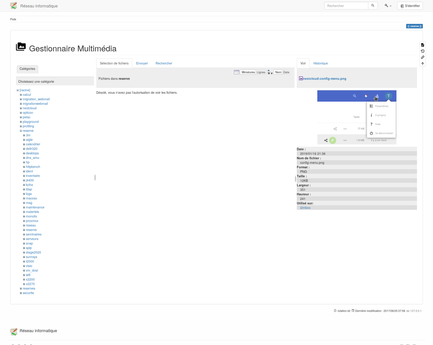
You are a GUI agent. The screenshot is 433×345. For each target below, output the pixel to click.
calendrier (33, 144)
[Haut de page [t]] (423, 63)
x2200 (30, 279)
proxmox (32, 220)
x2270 (30, 283)
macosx (31, 198)
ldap (29, 189)
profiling (28, 126)
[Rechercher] (373, 5)
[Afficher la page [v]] (423, 44)
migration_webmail (36, 99)
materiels (32, 211)
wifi (28, 274)
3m (28, 135)
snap (29, 243)
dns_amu (32, 157)
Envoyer (142, 63)
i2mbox (305, 207)
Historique (320, 63)
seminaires (33, 234)
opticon (28, 112)
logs (29, 193)
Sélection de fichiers (114, 63)
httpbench (33, 166)
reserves (29, 288)
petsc (26, 117)
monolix (31, 216)
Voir (303, 63)
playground (31, 121)
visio (29, 265)
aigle (29, 139)
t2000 (30, 261)
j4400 (30, 180)
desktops (32, 153)
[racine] (25, 90)
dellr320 (31, 148)
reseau (31, 225)
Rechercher (164, 63)
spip (29, 247)
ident (29, 171)
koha (29, 184)
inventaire (33, 175)
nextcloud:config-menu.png (324, 78)
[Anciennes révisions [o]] (423, 50)
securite (28, 292)
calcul (27, 94)
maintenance (35, 207)
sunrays (31, 256)
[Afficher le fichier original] (356, 116)
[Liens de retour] (423, 57)
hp (28, 162)
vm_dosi (32, 270)
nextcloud (30, 108)
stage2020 (33, 252)
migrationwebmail (35, 103)
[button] (388, 5)
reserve (28, 130)
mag (29, 202)
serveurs (32, 238)
